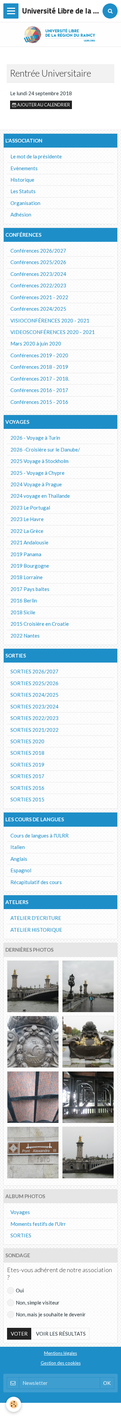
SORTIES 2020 (27, 741)
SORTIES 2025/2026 (34, 683)
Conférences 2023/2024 (38, 274)
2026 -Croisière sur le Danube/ (45, 449)
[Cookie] (13, 1404)
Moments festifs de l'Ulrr (38, 1224)
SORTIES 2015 (27, 799)
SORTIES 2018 (27, 753)
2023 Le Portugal (30, 508)
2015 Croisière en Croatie (39, 624)
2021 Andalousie (29, 542)
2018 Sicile (22, 612)
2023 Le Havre (27, 519)
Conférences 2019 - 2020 (39, 355)
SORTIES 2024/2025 (34, 695)
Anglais (18, 859)
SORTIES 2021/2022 (34, 730)
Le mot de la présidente (36, 156)
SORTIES (20, 1235)
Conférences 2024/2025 (38, 309)
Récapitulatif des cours (36, 882)
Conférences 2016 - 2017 (39, 390)
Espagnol (20, 870)
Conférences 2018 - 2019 (39, 367)
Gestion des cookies (61, 1363)
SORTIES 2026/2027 (34, 671)
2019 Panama (25, 554)
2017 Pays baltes (29, 589)
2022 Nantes (25, 636)
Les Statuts (23, 191)
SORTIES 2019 (27, 765)
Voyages (20, 1212)
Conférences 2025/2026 (38, 262)
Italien (17, 847)
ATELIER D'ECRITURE (35, 918)
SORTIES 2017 (27, 776)
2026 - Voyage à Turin (35, 438)
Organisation (25, 203)
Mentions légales (60, 1353)
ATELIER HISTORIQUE (36, 930)
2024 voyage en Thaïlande (40, 496)
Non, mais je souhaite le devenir (51, 1314)
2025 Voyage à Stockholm (39, 461)
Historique (22, 180)
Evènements (24, 168)
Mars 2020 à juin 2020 (35, 343)
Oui (20, 1290)
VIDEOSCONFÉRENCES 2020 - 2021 (52, 332)
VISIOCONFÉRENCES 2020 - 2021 (49, 320)
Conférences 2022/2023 (38, 285)
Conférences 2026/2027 (38, 251)
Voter (19, 1334)
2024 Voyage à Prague (36, 484)
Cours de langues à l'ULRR (39, 835)
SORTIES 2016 (27, 788)
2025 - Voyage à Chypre (37, 473)
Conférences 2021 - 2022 (39, 297)
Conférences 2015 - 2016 (39, 402)
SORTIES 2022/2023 (34, 718)
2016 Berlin (23, 600)
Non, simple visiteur (37, 1302)
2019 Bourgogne (29, 566)
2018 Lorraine (26, 577)
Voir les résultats (61, 1334)
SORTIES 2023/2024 (34, 706)
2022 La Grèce (26, 531)
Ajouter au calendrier (43, 104)
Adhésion (20, 214)
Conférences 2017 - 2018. (39, 379)
